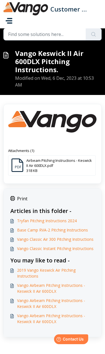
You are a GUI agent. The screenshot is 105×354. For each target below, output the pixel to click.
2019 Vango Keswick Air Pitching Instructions (46, 273)
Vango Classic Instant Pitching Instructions (55, 248)
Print (22, 199)
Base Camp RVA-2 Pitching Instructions (52, 230)
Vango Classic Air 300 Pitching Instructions (55, 239)
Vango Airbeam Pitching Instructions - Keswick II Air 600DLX (51, 288)
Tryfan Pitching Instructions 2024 (47, 220)
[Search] (94, 34)
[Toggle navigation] (9, 21)
